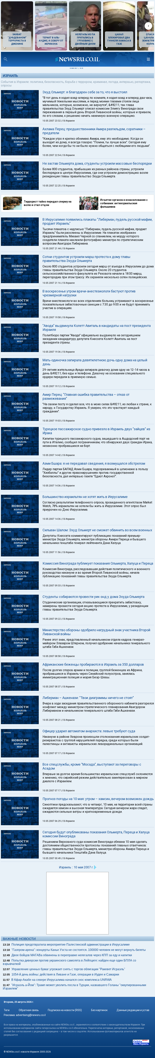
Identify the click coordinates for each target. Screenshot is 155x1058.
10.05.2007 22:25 (52, 185)
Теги (6, 1010)
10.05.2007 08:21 (52, 720)
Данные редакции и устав (133, 1010)
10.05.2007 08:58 (52, 656)
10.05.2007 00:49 (52, 858)
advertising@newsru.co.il (31, 1015)
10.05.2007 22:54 (52, 155)
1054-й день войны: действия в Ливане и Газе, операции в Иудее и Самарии (65, 974)
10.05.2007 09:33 (52, 585)
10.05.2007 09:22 (52, 619)
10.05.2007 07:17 (52, 753)
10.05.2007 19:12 (52, 386)
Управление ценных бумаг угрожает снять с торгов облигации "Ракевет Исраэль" (68, 969)
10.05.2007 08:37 (52, 686)
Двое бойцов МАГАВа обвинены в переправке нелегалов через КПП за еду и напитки (72, 955)
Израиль (10, 76)
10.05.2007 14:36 (52, 485)
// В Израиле (68, 120)
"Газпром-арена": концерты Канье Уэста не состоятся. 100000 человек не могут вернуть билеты (79, 949)
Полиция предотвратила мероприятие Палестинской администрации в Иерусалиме (71, 944)
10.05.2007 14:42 (52, 455)
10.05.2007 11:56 (52, 552)
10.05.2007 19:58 (52, 317)
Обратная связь (29, 1010)
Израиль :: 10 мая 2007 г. (76, 867)
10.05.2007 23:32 (52, 120)
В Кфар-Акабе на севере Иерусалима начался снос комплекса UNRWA (61, 979)
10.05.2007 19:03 (52, 420)
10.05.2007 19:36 (52, 352)
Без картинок (99, 1010)
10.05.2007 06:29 (52, 821)
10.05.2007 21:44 (52, 248)
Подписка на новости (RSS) (65, 1010)
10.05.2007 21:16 (52, 283)
